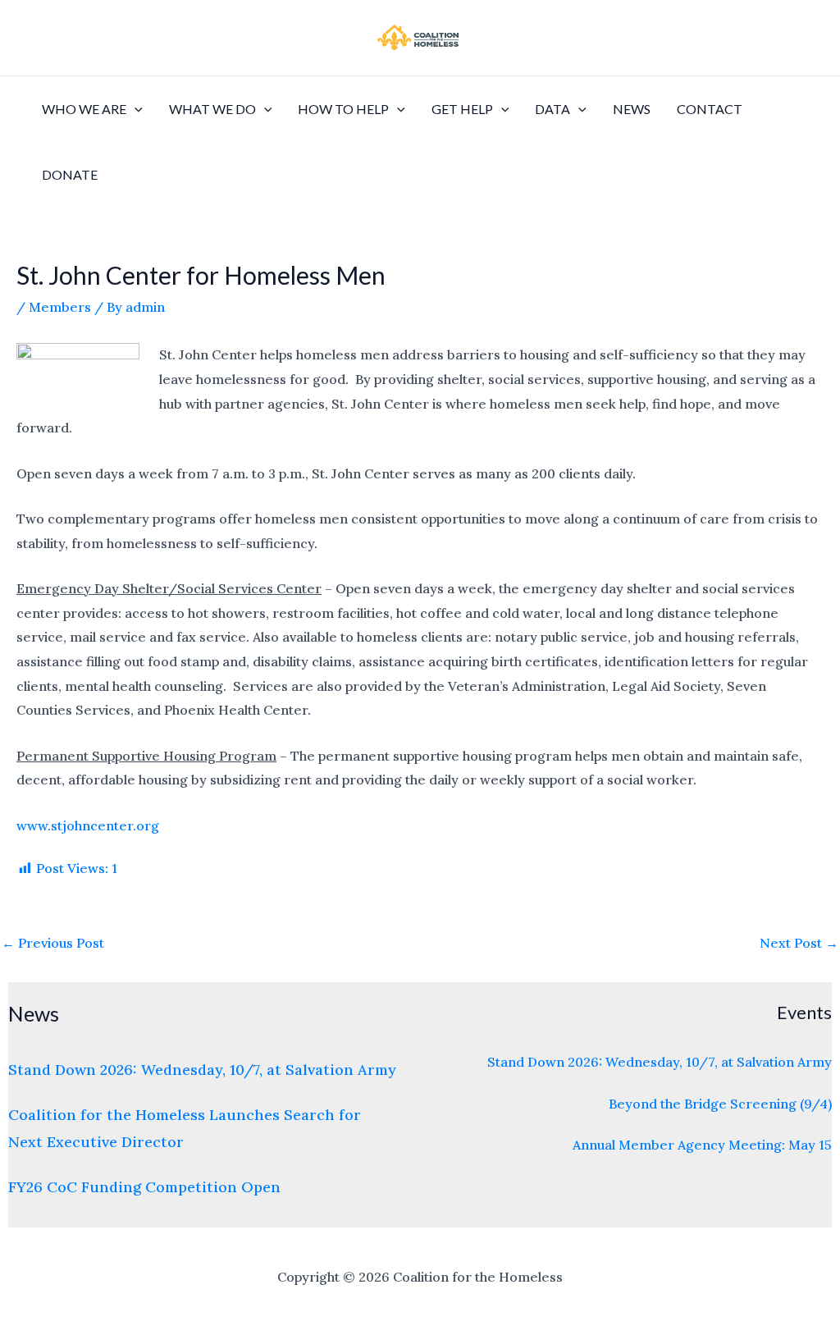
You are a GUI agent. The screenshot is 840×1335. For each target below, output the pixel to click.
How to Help (343, 109)
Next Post (799, 942)
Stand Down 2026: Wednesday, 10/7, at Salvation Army (202, 1069)
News (632, 109)
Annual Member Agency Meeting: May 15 (702, 1144)
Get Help (462, 109)
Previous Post (53, 942)
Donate (70, 174)
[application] (134, 109)
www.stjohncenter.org (87, 825)
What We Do (212, 109)
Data (552, 109)
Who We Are (84, 109)
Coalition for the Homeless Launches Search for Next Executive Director (184, 1128)
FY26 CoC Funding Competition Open (144, 1186)
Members (60, 307)
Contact (709, 109)
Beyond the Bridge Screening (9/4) (720, 1103)
